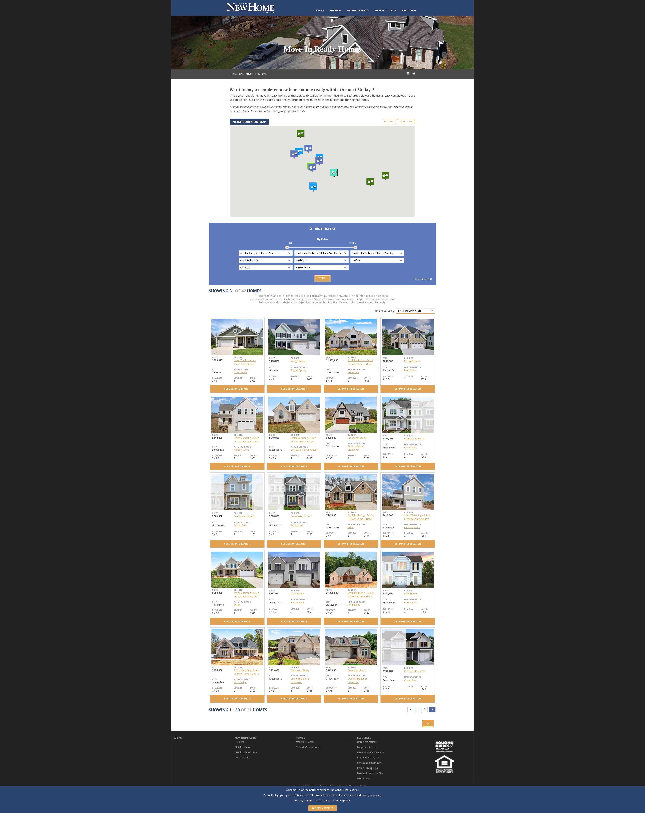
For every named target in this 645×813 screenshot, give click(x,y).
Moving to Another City (370, 773)
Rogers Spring (298, 370)
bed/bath (217, 378)
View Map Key (405, 121)
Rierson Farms (241, 449)
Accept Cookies (323, 808)
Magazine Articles (367, 747)
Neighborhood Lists (246, 752)
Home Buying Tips (367, 768)
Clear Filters (421, 279)
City (214, 370)
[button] (299, 152)
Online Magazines (367, 741)
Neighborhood (242, 370)
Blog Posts (363, 778)
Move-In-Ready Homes (308, 747)
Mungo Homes (299, 361)
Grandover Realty (357, 437)
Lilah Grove (410, 370)
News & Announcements (370, 752)
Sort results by (384, 310)
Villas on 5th (240, 372)
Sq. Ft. (253, 378)
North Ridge (354, 604)
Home (233, 73)
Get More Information (237, 388)
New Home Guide (245, 737)
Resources (409, 10)
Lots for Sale (242, 757)
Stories (238, 378)
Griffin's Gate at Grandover (356, 448)
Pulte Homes (297, 593)
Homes (379, 10)
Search (322, 278)
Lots (393, 10)
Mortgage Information (369, 762)
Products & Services (368, 757)
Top (428, 723)
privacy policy (342, 800)
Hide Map (388, 121)
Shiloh (237, 604)
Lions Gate (353, 372)
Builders (336, 10)
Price (215, 357)
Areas (320, 10)
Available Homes (305, 741)
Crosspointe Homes (415, 438)
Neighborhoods (358, 10)
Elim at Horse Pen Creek (303, 449)
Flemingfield (297, 602)
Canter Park (410, 447)
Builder (238, 357)
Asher (351, 527)
